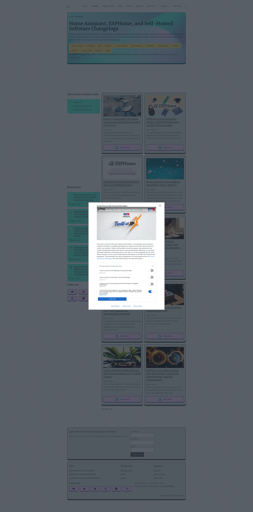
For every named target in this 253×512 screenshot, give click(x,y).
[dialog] (126, 256)
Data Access (126, 306)
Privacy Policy (137, 306)
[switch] (151, 270)
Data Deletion (115, 306)
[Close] (161, 206)
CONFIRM (112, 299)
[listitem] (126, 266)
